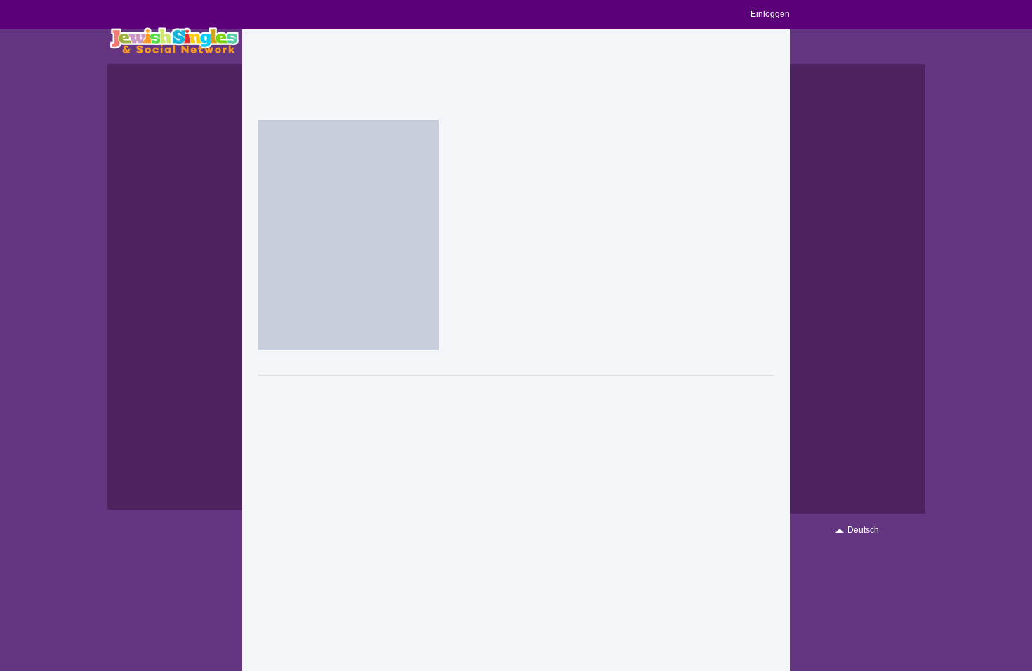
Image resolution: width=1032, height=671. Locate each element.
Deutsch (863, 530)
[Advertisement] (516, 75)
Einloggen (770, 14)
